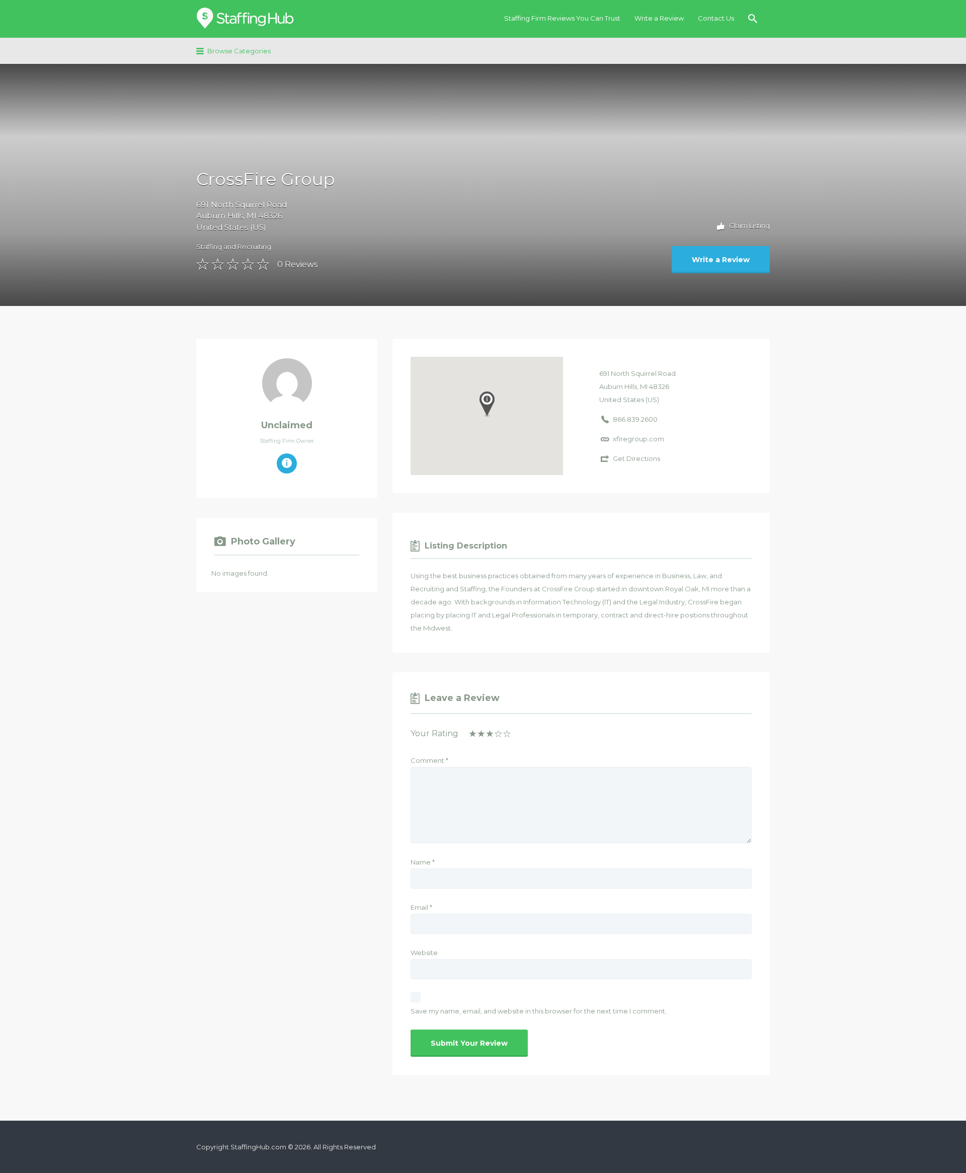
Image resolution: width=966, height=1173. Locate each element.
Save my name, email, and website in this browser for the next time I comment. (539, 1011)
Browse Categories (239, 51)
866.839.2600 (635, 419)
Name (423, 862)
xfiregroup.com (638, 439)
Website (424, 953)
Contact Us (716, 18)
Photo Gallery (263, 541)
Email (421, 907)
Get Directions (636, 458)
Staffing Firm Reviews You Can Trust (562, 18)
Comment (429, 760)
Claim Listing (749, 225)
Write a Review (659, 18)
